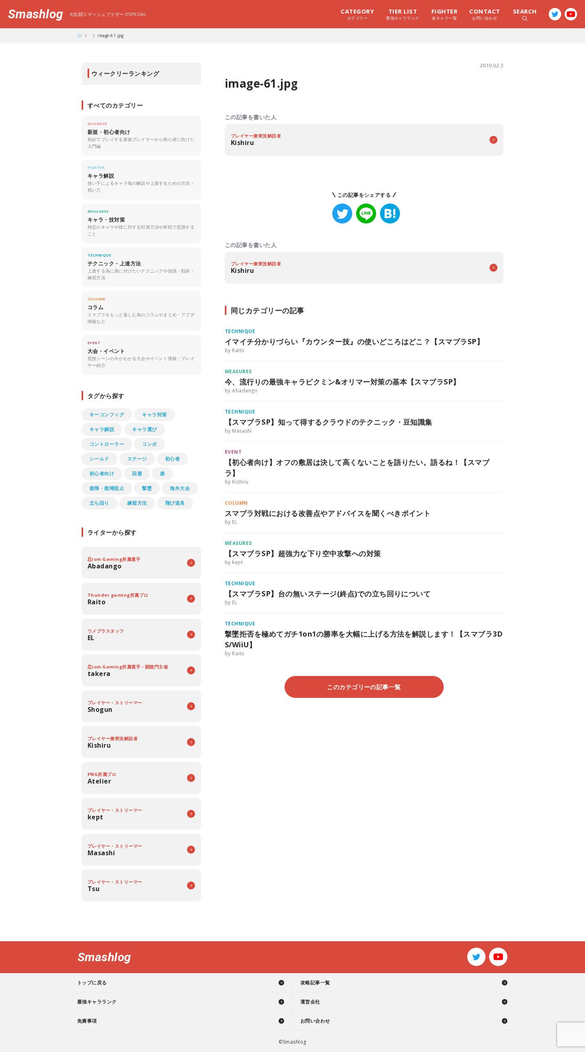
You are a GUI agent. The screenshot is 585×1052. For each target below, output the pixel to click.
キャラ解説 (102, 429)
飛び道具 (175, 503)
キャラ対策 (154, 414)
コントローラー (107, 444)
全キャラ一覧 (444, 14)
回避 (137, 473)
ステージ (137, 458)
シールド (99, 458)
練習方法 (137, 503)
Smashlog (35, 14)
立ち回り (99, 503)
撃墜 (147, 488)
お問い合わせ (484, 14)
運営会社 (310, 1001)
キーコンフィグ (107, 414)
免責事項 (87, 1020)
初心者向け (102, 473)
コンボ (149, 444)
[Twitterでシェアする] (342, 213)
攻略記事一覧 (315, 982)
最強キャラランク (402, 14)
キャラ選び (144, 429)
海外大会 (180, 488)
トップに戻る (92, 982)
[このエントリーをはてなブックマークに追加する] (390, 213)
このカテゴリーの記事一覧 (364, 687)
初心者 (172, 458)
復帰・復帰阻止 (107, 488)
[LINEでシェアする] (366, 213)
